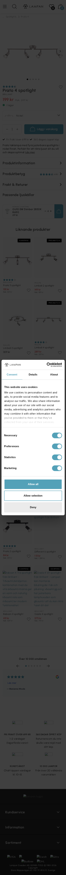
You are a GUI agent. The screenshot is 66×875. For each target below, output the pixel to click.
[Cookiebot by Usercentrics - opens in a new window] (47, 364)
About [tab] (54, 374)
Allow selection (33, 495)
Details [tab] (33, 374)
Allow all (33, 484)
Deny (33, 507)
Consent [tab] (12, 374)
